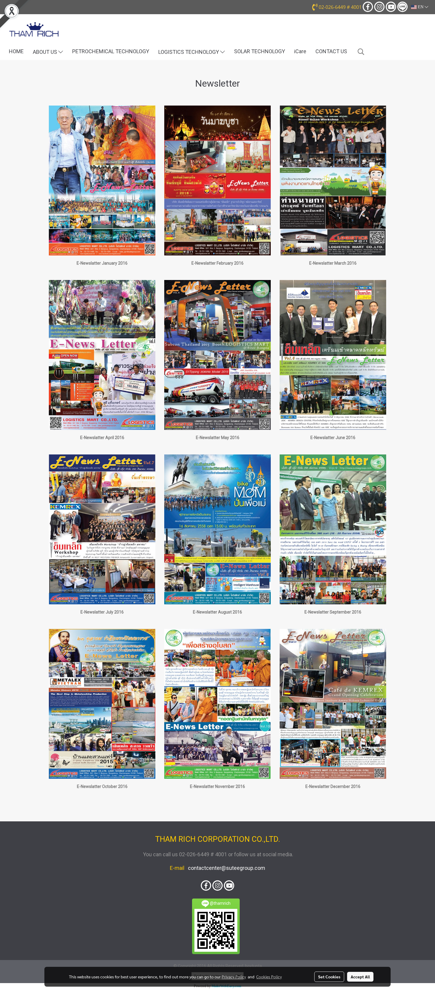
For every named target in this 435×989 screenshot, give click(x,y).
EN (421, 7)
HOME (16, 51)
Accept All (360, 976)
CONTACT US (331, 51)
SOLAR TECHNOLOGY (259, 51)
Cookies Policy (269, 976)
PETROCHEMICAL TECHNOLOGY (110, 51)
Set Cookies (329, 976)
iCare (300, 51)
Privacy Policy (234, 976)
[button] (361, 51)
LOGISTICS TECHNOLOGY (189, 52)
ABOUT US (45, 52)
